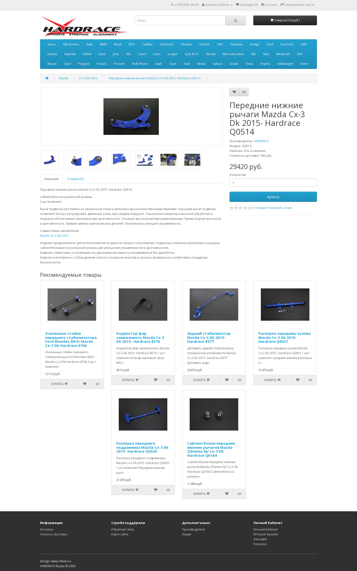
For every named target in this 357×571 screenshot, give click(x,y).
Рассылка (260, 544)
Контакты (46, 529)
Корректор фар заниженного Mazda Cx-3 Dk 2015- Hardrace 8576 (140, 337)
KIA (128, 54)
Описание (51, 179)
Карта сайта (119, 534)
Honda (52, 54)
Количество (238, 175)
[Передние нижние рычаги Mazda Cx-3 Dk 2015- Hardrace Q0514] (131, 117)
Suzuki (234, 64)
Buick (117, 44)
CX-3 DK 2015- (88, 78)
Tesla (249, 64)
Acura (52, 44)
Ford (270, 44)
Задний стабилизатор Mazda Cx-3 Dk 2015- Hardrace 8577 (209, 337)
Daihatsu (236, 44)
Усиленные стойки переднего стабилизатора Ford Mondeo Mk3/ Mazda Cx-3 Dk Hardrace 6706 (71, 339)
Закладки (260, 539)
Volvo (304, 64)
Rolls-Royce (140, 64)
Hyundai (70, 54)
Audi (89, 44)
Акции (186, 534)
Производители (193, 529)
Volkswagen (285, 64)
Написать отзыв (280, 208)
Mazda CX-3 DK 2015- (54, 236)
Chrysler (186, 44)
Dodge (254, 44)
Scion (173, 64)
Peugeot (84, 64)
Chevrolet (166, 44)
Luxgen (173, 54)
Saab (158, 64)
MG (253, 54)
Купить (273, 196)
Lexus (142, 54)
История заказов (265, 534)
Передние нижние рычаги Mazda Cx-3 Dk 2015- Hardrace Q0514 (154, 78)
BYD (132, 44)
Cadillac (147, 44)
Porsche (119, 64)
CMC (220, 44)
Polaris (101, 64)
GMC (304, 44)
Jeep (116, 54)
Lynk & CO (192, 54)
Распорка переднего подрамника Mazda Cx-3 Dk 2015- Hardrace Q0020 (142, 447)
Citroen (204, 44)
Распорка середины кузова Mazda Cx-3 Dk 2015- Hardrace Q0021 (284, 337)
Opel (67, 64)
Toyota (265, 64)
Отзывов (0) (75, 179)
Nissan (52, 64)
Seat (187, 64)
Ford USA (286, 44)
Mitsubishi (283, 54)
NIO (300, 54)
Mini (266, 54)
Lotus (157, 54)
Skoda (201, 64)
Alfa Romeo (71, 44)
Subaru (217, 64)
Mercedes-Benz (233, 54)
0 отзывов (260, 208)
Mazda (210, 54)
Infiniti (87, 54)
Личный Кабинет (265, 529)
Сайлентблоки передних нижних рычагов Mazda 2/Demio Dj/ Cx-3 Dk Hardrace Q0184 (211, 449)
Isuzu (102, 54)
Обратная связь (122, 529)
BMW (103, 44)
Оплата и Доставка (53, 534)
